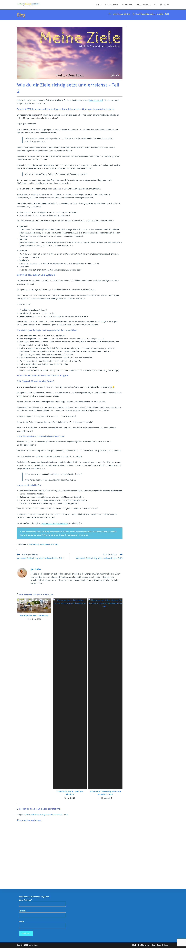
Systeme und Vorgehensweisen (54, 523)
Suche (159, 945)
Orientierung (34, 544)
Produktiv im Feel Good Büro (34, 615)
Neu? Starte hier (144, 945)
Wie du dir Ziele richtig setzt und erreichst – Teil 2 (151, 14)
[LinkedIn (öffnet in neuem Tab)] (168, 5)
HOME (134, 945)
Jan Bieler (36, 569)
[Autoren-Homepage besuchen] (22, 572)
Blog (153, 945)
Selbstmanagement (47, 544)
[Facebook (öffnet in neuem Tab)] (161, 5)
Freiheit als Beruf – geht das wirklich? (69, 793)
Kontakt (166, 945)
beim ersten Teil (96, 100)
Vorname (22, 911)
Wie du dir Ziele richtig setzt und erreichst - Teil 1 (47, 814)
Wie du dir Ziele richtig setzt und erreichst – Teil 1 (105, 793)
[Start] (109, 14)
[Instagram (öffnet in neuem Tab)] (164, 5)
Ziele (57, 544)
